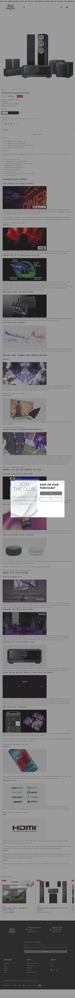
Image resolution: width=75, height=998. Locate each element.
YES (51, 493)
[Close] (62, 482)
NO (51, 499)
